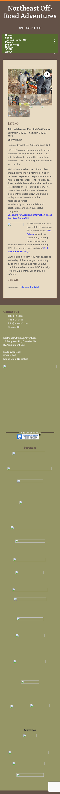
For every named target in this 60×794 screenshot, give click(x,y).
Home (8, 35)
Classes (24, 287)
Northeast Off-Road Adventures (30, 12)
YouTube (34, 23)
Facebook (26, 23)
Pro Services (12, 44)
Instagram (30, 23)
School (9, 37)
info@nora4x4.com (18, 323)
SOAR (8, 49)
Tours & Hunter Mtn (16, 40)
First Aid (34, 287)
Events (9, 42)
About (8, 51)
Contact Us (14, 327)
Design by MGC (33, 432)
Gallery (9, 47)
